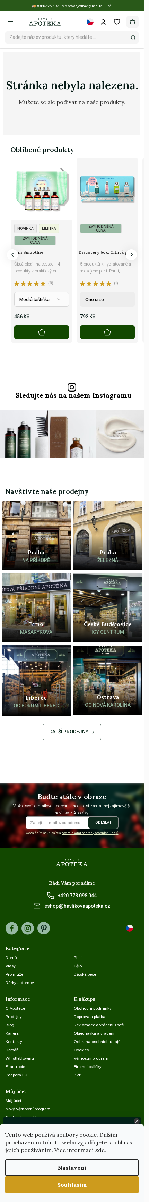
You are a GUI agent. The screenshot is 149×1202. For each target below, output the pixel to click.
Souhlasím (72, 1184)
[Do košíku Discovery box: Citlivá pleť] (107, 332)
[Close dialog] (136, 1121)
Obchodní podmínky (93, 1008)
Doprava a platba (89, 1016)
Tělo (78, 966)
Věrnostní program (91, 1058)
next (131, 254)
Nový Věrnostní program (28, 1109)
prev (12, 254)
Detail (41, 332)
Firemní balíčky (88, 1066)
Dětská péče (85, 974)
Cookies (81, 1050)
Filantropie (15, 1066)
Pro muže (14, 974)
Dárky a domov (20, 982)
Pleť (78, 957)
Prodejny (14, 1016)
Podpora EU (16, 1075)
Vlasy (11, 966)
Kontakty (14, 1041)
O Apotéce (15, 1008)
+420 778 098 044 (77, 895)
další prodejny (68, 731)
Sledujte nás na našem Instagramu (74, 395)
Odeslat (103, 822)
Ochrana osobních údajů (97, 1041)
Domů (11, 957)
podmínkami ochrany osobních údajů (90, 833)
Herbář (12, 1050)
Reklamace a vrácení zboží (99, 1025)
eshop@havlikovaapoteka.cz (77, 906)
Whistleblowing (20, 1058)
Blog (10, 1025)
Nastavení (72, 1167)
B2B (78, 1075)
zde (100, 1149)
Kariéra (12, 1033)
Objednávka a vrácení (94, 1033)
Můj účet (13, 1100)
